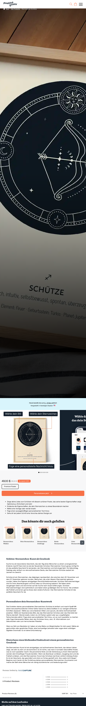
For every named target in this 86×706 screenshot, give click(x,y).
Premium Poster (10, 486)
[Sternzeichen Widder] (10, 539)
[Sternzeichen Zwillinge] (44, 539)
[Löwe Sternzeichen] (78, 539)
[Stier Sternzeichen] (27, 539)
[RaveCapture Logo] (24, 670)
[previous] (4, 542)
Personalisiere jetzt (41, 493)
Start (7, 9)
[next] (82, 542)
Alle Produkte (15, 9)
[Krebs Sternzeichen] (61, 539)
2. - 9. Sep (47, 403)
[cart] (75, 4)
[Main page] (10, 4)
